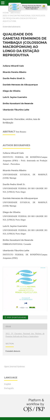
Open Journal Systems (14, 366)
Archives (15, 13)
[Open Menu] (3, 3)
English (7, 384)
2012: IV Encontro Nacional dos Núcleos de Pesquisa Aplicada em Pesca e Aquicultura (24, 18)
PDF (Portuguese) (16, 317)
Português (9, 388)
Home (6, 13)
